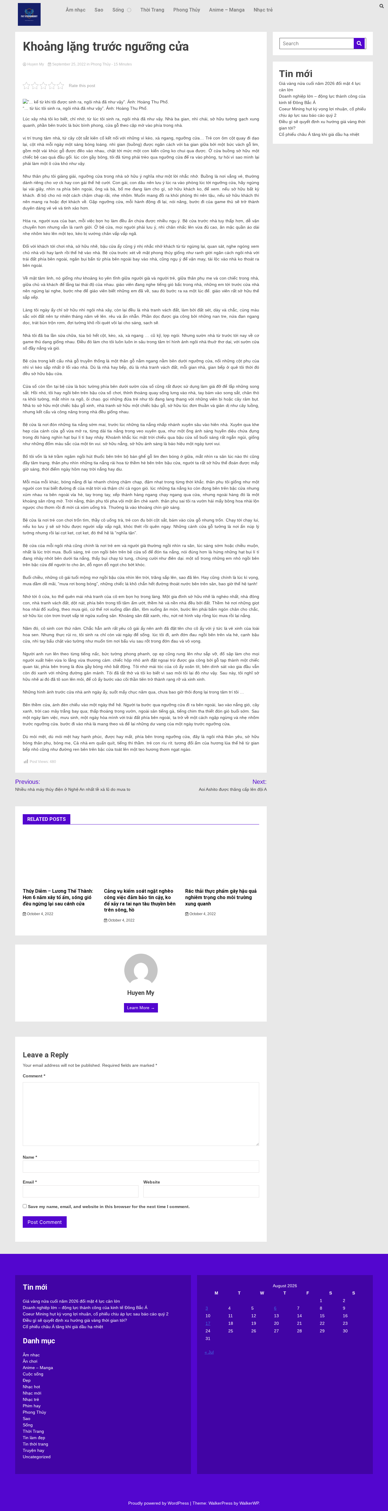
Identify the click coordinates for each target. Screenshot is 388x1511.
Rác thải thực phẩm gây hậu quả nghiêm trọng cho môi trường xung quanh (221, 897)
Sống (118, 10)
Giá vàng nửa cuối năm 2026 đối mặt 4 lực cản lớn (71, 1301)
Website (151, 1182)
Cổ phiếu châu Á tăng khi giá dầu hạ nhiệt (319, 134)
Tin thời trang (35, 1444)
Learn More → (141, 1007)
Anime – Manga (227, 10)
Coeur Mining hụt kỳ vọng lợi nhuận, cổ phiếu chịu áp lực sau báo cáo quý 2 (96, 1313)
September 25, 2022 (69, 64)
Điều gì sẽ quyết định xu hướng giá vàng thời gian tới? (75, 1320)
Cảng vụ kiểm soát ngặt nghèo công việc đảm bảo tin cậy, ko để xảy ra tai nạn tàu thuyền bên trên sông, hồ (140, 900)
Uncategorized (37, 1456)
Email (30, 1182)
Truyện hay (33, 1450)
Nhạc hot (31, 1386)
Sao (99, 10)
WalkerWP (249, 1503)
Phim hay (32, 1405)
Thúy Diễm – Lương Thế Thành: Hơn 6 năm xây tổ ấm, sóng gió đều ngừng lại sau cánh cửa (58, 897)
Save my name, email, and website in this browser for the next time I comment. (109, 1206)
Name (30, 1157)
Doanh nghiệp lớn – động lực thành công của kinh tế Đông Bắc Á (85, 1307)
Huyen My (35, 64)
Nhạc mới (32, 1393)
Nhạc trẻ (263, 10)
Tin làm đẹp (34, 1437)
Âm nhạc (75, 10)
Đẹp (27, 1380)
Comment (34, 1075)
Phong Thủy (186, 10)
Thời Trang (152, 10)
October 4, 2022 (39, 914)
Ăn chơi (30, 1361)
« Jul (209, 1352)
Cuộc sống (33, 1374)
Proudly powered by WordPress (159, 1503)
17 (208, 1323)
